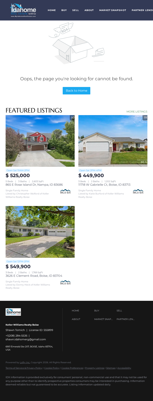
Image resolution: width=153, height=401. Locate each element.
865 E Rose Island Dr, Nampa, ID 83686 (34, 184)
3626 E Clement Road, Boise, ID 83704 (34, 276)
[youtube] (20, 390)
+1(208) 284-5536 (16, 335)
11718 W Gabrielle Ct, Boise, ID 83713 (104, 184)
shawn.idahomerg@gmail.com (26, 339)
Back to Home (76, 90)
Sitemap (110, 368)
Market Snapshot (112, 10)
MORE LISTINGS (137, 111)
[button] (23, 10)
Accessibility (124, 368)
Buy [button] (64, 10)
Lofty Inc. (25, 362)
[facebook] (10, 390)
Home (52, 10)
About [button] (89, 10)
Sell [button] (75, 10)
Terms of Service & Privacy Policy (24, 368)
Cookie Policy (52, 368)
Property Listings (94, 368)
